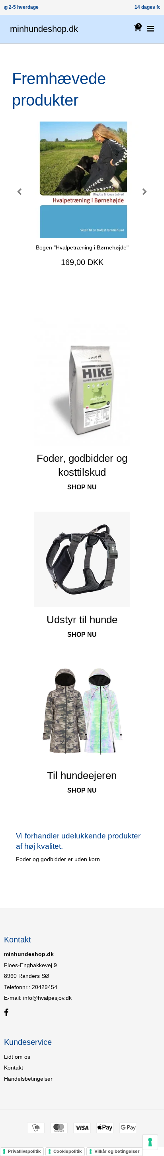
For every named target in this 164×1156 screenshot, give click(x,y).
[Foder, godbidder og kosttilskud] (82, 382)
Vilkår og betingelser (117, 1151)
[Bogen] (82, 180)
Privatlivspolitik (24, 1151)
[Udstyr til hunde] (82, 559)
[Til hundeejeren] (82, 711)
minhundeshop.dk (44, 29)
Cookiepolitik (67, 1151)
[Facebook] (6, 1013)
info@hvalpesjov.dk (47, 998)
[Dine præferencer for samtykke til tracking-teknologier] (150, 1142)
